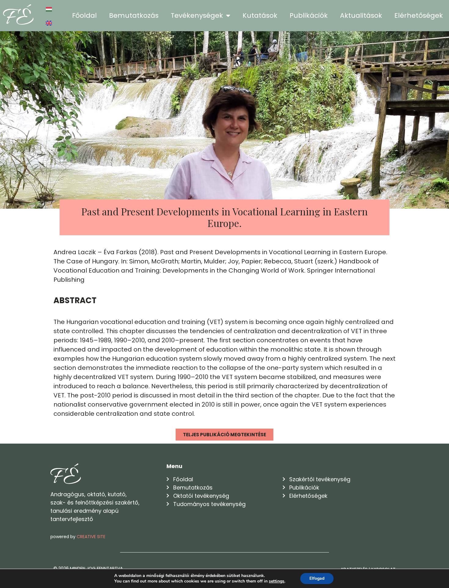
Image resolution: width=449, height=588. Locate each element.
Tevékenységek (197, 15)
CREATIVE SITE (91, 537)
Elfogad (316, 578)
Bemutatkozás (134, 15)
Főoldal (84, 15)
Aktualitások (361, 15)
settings (276, 581)
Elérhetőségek (418, 15)
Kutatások (260, 15)
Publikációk (309, 15)
